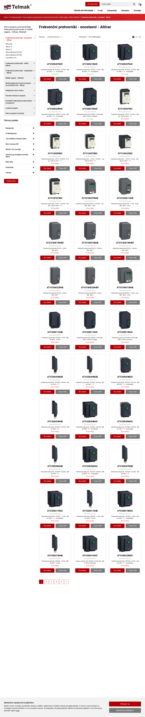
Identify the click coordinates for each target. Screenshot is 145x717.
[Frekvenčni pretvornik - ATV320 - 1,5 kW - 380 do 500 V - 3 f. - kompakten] (90, 52)
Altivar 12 (9, 47)
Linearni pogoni (12, 108)
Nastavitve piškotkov (125, 710)
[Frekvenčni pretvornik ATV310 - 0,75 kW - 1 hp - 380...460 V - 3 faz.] (90, 186)
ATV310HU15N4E (125, 287)
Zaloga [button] (8, 173)
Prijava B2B (63, 79)
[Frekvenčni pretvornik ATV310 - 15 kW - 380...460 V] (55, 230)
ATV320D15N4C (125, 332)
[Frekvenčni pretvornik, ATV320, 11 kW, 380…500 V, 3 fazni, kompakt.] (90, 320)
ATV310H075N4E (90, 198)
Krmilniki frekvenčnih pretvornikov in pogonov (19, 102)
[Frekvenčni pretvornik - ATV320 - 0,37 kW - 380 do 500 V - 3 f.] (55, 409)
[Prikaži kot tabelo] (139, 37)
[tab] (20, 128)
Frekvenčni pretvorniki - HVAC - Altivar (18, 64)
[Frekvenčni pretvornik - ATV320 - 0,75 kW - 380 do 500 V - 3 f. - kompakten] (125, 52)
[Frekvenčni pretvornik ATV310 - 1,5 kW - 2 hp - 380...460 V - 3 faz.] (125, 275)
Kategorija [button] (10, 128)
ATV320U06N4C (90, 466)
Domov (6, 17)
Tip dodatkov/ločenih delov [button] (16, 139)
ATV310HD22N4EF (90, 287)
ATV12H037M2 (125, 109)
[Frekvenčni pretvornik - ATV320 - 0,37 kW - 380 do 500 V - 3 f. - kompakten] (90, 409)
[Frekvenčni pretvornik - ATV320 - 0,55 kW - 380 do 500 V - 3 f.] (55, 454)
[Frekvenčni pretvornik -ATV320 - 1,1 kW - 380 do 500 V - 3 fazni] (90, 498)
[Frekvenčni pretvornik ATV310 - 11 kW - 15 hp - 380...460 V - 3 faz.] (125, 186)
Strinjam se (125, 704)
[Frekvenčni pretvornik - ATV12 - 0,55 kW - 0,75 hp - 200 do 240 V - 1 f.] (55, 141)
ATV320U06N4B (55, 466)
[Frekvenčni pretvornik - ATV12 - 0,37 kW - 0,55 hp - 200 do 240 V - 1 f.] (125, 96)
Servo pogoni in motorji (15, 113)
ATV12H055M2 (55, 153)
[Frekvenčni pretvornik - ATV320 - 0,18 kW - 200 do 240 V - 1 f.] (55, 364)
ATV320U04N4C (90, 421)
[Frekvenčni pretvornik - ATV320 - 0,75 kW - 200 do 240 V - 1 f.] (125, 454)
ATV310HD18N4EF (125, 243)
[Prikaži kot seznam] (135, 37)
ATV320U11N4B (90, 511)
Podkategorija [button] (11, 133)
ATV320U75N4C (90, 109)
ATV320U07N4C (125, 64)
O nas (100, 10)
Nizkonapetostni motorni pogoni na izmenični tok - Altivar (18, 84)
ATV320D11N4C (90, 332)
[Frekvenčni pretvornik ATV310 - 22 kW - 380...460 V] (55, 275)
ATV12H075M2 (90, 153)
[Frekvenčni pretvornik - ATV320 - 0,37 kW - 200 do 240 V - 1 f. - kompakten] (125, 364)
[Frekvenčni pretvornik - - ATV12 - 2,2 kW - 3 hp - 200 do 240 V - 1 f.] (125, 141)
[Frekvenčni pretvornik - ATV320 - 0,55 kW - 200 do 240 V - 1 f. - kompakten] (125, 409)
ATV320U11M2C (55, 511)
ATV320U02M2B (55, 377)
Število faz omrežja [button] (13, 149)
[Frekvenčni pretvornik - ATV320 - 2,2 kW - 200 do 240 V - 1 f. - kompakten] (125, 543)
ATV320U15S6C (90, 555)
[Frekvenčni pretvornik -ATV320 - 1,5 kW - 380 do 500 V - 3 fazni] (55, 543)
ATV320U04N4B (55, 421)
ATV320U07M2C (55, 64)
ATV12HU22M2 (125, 153)
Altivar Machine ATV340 (14, 55)
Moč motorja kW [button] (12, 144)
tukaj (17, 711)
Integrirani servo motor (15, 90)
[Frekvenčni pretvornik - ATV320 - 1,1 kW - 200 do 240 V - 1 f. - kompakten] (55, 498)
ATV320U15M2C (125, 511)
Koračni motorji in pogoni (15, 96)
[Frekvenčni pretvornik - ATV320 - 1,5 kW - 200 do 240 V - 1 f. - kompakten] (125, 498)
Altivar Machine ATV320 (14, 52)
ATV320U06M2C (125, 421)
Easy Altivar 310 (11, 58)
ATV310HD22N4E (55, 287)
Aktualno (125, 10)
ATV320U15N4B (55, 555)
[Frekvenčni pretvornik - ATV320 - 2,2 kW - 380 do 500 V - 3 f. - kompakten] (55, 96)
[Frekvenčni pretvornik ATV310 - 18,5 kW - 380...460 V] (90, 230)
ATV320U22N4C (55, 109)
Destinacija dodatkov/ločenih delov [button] (17, 156)
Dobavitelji (112, 10)
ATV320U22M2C (125, 555)
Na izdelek (47, 79)
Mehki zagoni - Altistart (15, 78)
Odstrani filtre (11, 181)
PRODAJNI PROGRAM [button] (83, 10)
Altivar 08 (9, 44)
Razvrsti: (42, 37)
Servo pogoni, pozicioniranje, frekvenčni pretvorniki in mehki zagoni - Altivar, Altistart (51, 17)
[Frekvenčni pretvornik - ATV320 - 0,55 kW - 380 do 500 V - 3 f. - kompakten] (90, 454)
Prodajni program (16, 17)
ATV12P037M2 (55, 198)
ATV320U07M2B (125, 466)
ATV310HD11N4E (125, 198)
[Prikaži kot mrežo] (133, 37)
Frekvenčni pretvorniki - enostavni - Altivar (19, 39)
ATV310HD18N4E (90, 243)
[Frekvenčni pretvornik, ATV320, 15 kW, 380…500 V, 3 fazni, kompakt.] (125, 320)
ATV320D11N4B (55, 332)
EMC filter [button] (9, 162)
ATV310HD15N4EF (55, 243)
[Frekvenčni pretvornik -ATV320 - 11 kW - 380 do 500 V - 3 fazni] (55, 320)
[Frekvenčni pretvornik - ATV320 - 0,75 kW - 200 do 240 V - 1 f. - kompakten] (55, 52)
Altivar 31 (9, 49)
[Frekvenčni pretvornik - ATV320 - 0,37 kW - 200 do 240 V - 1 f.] (90, 364)
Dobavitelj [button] (9, 167)
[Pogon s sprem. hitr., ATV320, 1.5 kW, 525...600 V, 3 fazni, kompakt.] (90, 543)
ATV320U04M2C (125, 377)
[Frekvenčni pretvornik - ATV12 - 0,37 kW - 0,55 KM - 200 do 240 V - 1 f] (55, 186)
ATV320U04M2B (90, 377)
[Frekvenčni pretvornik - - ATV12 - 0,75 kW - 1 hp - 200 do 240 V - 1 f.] (90, 141)
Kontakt (137, 10)
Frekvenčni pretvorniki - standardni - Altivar (19, 72)
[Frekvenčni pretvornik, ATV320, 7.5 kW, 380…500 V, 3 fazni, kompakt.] (90, 96)
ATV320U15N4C (90, 64)
